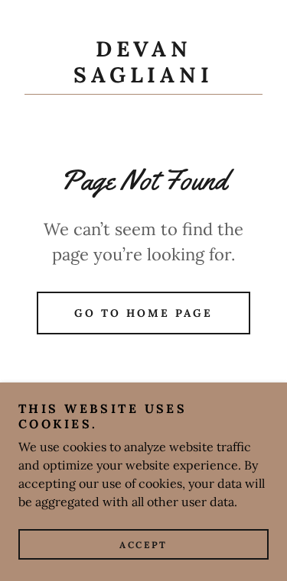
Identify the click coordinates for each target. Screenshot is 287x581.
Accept (143, 544)
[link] (143, 66)
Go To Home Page (143, 313)
